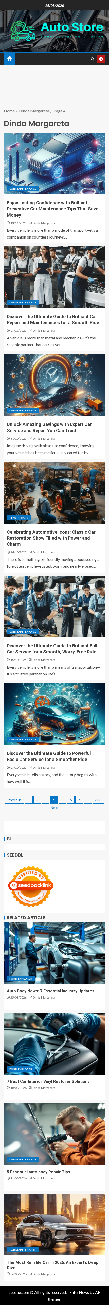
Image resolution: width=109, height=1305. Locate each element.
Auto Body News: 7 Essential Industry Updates (50, 991)
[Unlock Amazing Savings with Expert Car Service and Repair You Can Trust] (54, 385)
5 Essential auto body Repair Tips (38, 1172)
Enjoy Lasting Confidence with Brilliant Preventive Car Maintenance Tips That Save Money (52, 209)
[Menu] (21, 59)
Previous (15, 800)
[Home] (9, 58)
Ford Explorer (20, 978)
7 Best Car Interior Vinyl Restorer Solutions (48, 1081)
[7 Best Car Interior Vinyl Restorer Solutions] (54, 1044)
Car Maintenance (22, 188)
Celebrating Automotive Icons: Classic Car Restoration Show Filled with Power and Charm (51, 538)
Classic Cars (18, 517)
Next (55, 807)
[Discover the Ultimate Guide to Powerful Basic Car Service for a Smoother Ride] (54, 714)
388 (98, 800)
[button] (21, 59)
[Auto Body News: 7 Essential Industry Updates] (54, 953)
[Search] (92, 59)
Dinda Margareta (44, 223)
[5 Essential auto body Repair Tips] (54, 1134)
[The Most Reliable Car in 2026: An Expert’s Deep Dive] (54, 1224)
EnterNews (79, 1292)
